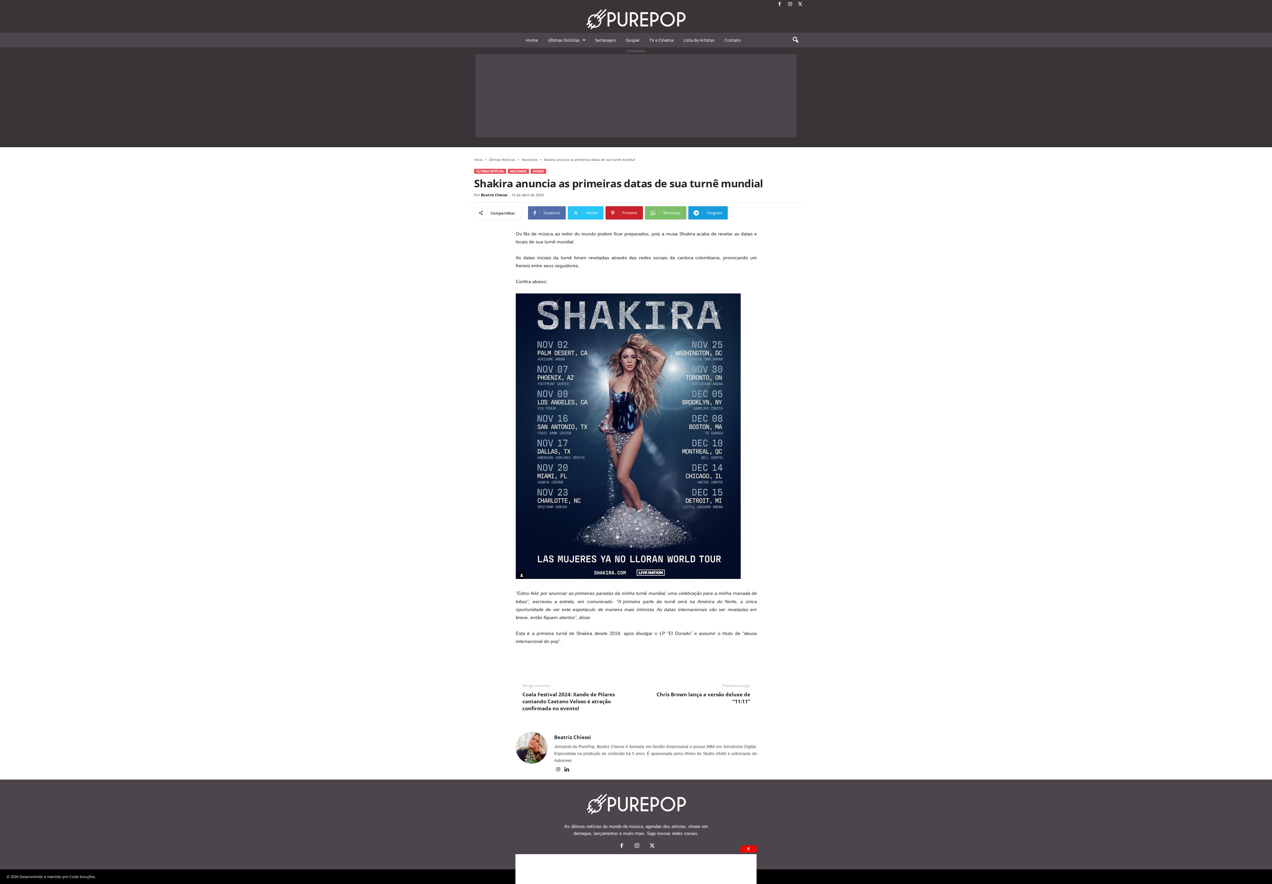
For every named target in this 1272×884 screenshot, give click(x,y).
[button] (795, 40)
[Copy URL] (750, 213)
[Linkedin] (567, 770)
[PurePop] (636, 19)
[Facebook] (780, 4)
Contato (732, 40)
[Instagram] (790, 4)
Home (532, 40)
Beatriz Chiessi (494, 194)
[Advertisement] (636, 95)
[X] (800, 4)
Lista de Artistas (699, 40)
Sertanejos (605, 40)
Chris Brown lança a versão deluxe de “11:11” (703, 698)
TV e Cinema (661, 40)
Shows (538, 171)
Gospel (632, 40)
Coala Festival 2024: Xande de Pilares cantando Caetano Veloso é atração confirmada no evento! (568, 701)
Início (478, 159)
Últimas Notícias (564, 40)
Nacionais (530, 159)
